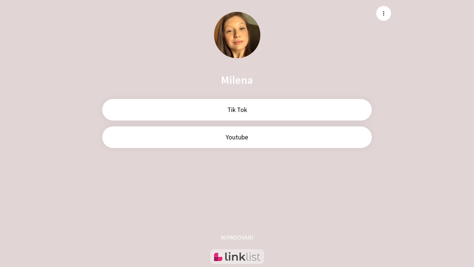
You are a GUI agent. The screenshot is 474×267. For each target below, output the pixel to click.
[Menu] (383, 13)
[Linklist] (237, 256)
